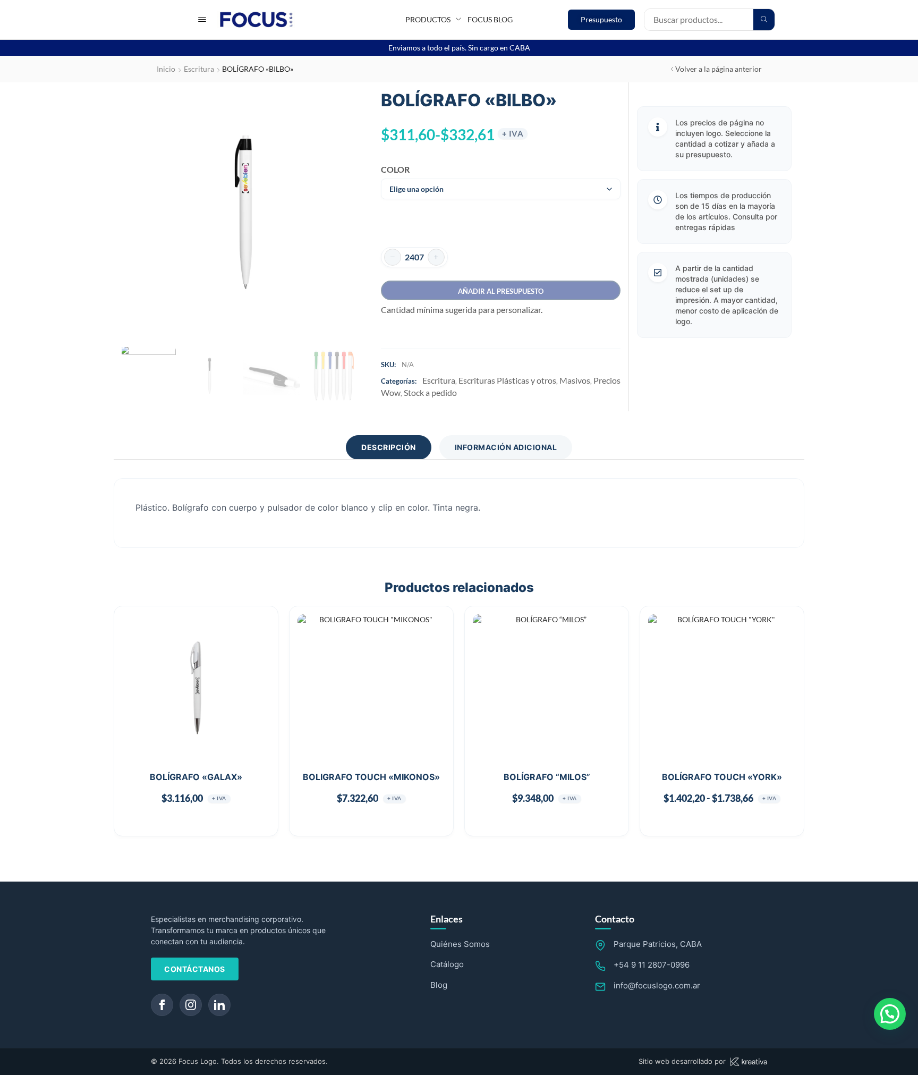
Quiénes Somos (460, 944)
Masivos (574, 380)
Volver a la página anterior (718, 68)
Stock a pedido (430, 392)
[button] (202, 19)
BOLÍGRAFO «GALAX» (196, 777)
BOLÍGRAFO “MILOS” (547, 777)
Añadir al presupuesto (500, 291)
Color (395, 169)
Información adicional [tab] (506, 447)
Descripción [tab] (388, 447)
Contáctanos (194, 969)
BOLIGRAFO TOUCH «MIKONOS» (371, 777)
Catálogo (447, 964)
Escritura (199, 68)
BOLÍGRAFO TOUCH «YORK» (722, 777)
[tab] (388, 447)
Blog (438, 985)
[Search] (764, 19)
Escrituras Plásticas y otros (507, 380)
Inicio (166, 68)
